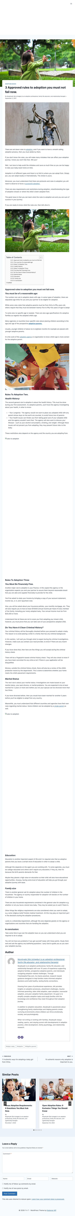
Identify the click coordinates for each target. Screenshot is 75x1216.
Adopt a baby (10, 1046)
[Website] (22, 1037)
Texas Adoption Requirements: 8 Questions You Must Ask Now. (18, 1108)
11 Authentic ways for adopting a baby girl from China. (17, 1059)
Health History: (18, 266)
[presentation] (19, 1090)
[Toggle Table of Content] (40, 257)
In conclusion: (18, 280)
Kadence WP (51, 1210)
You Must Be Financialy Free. (22, 270)
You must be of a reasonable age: (23, 262)
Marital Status (18, 274)
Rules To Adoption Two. (21, 264)
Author (9, 283)
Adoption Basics (10, 84)
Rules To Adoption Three (21, 268)
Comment (7, 1154)
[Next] (69, 1103)
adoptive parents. (35, 323)
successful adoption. (32, 184)
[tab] (33, 1130)
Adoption (20, 1046)
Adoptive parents (30, 1046)
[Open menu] (71, 3)
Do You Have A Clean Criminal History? (25, 272)
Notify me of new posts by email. (16, 1188)
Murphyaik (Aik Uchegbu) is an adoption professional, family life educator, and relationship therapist (36, 96)
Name (5, 1179)
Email (29, 1179)
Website (55, 1179)
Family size (18, 278)
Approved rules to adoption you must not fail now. (28, 260)
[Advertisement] (37, 21)
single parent (59, 706)
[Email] (19, 1037)
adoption (29, 149)
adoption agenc (25, 337)
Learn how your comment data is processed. (48, 1199)
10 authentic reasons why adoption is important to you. (59, 1059)
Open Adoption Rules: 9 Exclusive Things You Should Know (55, 1108)
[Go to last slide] (5, 1103)
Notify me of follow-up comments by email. (20, 1184)
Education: (17, 276)
